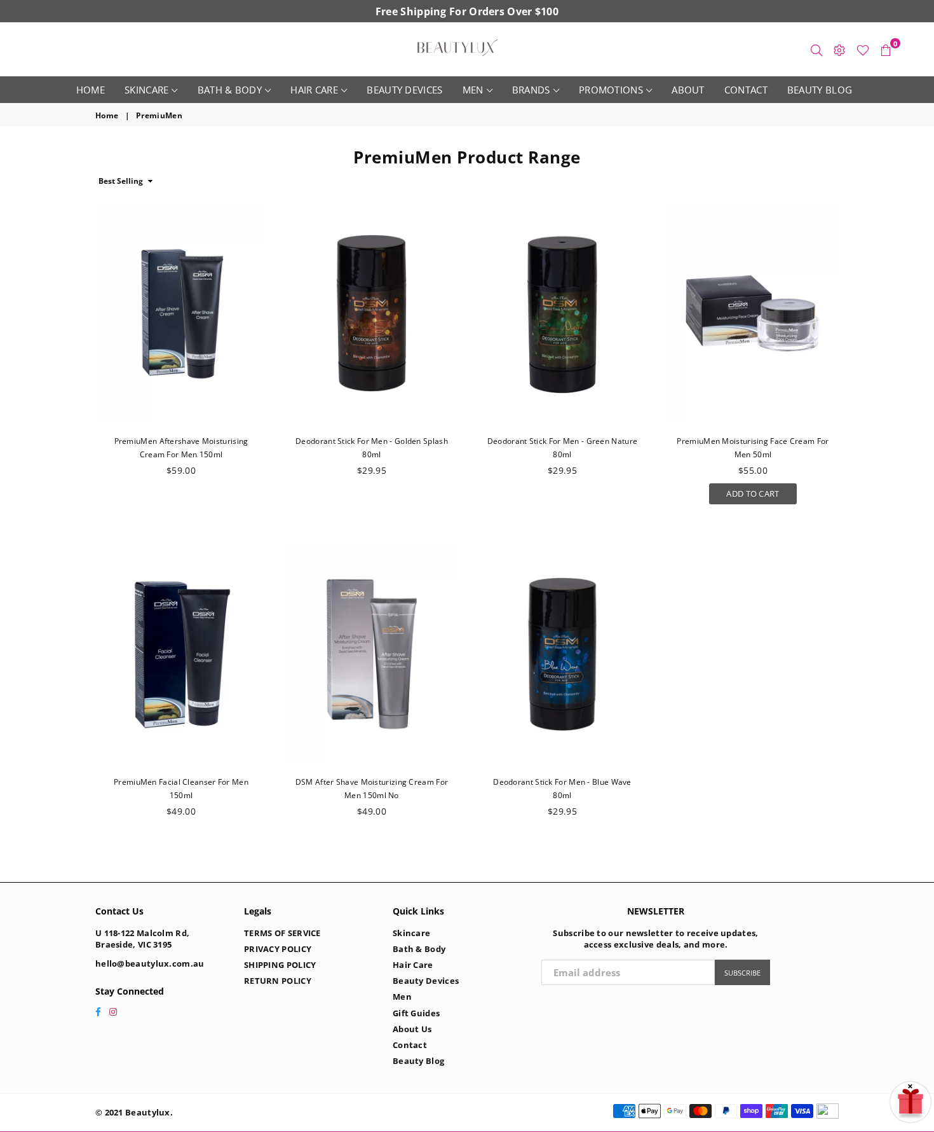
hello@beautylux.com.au (150, 963)
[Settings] (839, 49)
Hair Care (314, 89)
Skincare (146, 89)
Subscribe (742, 972)
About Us (412, 1029)
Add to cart (752, 491)
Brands (531, 89)
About (688, 89)
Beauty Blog (819, 89)
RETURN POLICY (277, 980)
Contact (746, 89)
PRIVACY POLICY (277, 949)
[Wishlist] (863, 49)
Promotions (611, 89)
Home (90, 89)
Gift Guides (416, 1013)
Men (473, 89)
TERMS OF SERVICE (282, 933)
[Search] (816, 49)
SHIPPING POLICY (280, 964)
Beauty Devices (404, 89)
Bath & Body (230, 89)
